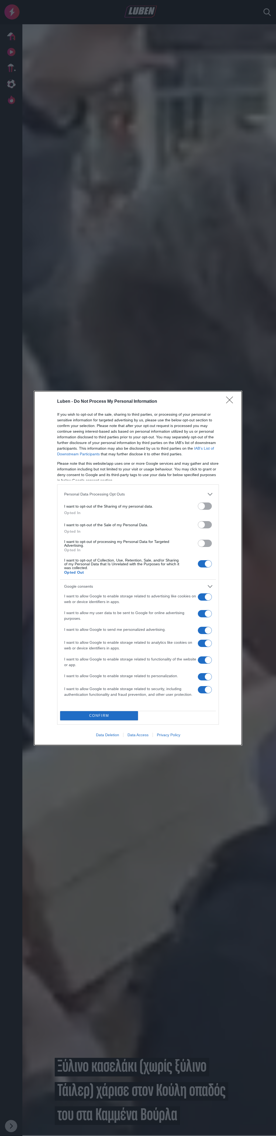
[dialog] (138, 568)
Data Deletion (107, 735)
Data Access (138, 735)
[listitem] (138, 494)
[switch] (205, 506)
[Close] (231, 402)
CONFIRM (99, 716)
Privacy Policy (168, 735)
